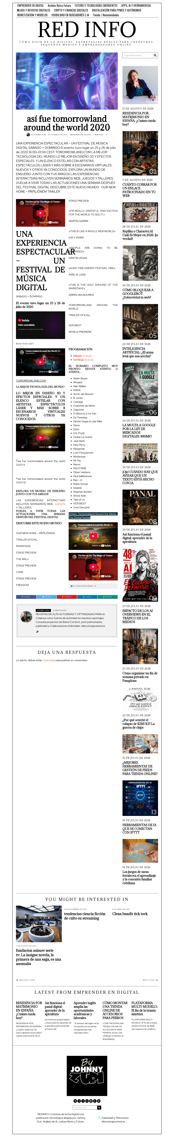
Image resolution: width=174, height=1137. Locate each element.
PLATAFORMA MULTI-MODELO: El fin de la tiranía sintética (145, 1008)
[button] (93, 338)
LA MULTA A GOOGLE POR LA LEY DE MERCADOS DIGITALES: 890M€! (139, 430)
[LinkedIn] (87, 1101)
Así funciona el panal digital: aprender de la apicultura (137, 538)
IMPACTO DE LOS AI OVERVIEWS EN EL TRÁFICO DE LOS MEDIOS (138, 616)
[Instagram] (79, 1101)
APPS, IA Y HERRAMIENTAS (136, 5)
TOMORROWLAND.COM (31, 380)
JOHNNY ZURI (40, 135)
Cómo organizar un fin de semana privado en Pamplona (140, 677)
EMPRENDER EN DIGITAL (30, 5)
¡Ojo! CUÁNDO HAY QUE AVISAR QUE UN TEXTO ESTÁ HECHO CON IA (140, 477)
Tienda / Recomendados (106, 15)
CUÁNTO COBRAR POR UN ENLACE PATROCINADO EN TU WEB (140, 190)
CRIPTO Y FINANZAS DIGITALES (71, 10)
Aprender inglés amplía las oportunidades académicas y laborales (85, 1010)
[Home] (98, 1101)
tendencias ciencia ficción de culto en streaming (84, 915)
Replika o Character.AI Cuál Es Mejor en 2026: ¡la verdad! (140, 235)
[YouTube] (91, 1101)
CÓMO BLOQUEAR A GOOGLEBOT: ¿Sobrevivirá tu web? (138, 293)
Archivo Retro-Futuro (59, 5)
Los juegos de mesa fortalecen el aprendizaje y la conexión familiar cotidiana (139, 877)
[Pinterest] (83, 1101)
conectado (48, 660)
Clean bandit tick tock (130, 913)
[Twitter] (75, 1101)
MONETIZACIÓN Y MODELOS (32, 15)
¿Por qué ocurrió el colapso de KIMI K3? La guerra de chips (139, 723)
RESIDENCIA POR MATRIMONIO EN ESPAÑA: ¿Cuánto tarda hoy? (139, 118)
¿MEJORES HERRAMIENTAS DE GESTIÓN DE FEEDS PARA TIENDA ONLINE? (140, 768)
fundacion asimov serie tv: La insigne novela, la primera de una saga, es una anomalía (38, 957)
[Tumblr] (95, 1101)
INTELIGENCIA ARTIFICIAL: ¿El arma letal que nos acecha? (138, 352)
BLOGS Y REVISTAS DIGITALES (33, 10)
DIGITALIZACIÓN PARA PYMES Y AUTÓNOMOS (116, 10)
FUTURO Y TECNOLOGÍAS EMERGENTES (96, 5)
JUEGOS (60, 504)
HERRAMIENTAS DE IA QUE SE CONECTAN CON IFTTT (139, 828)
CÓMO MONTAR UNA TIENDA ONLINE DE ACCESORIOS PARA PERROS (115, 1010)
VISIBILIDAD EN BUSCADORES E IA (70, 15)
